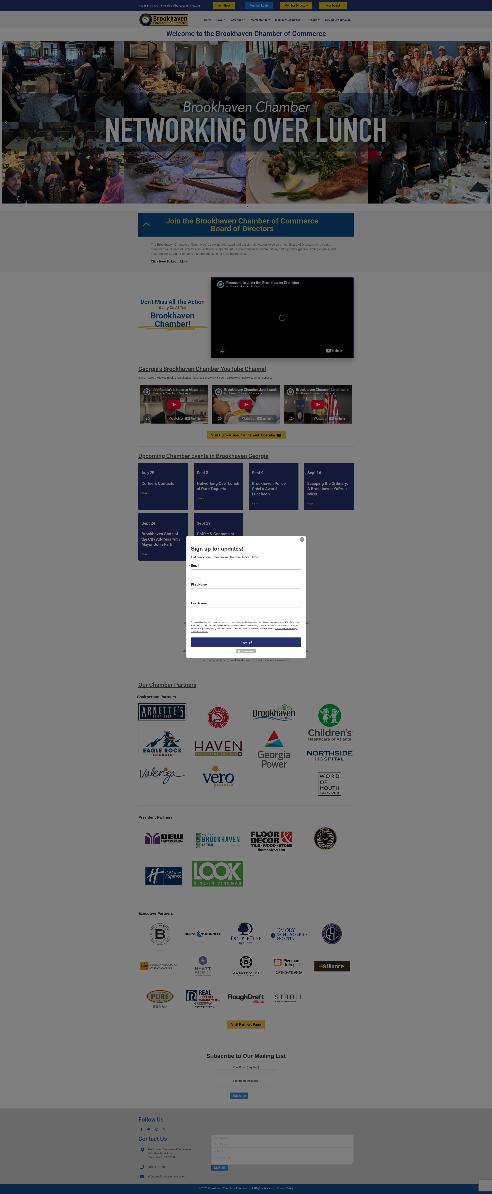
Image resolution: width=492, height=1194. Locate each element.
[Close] (302, 539)
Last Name (199, 603)
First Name (199, 584)
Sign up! (246, 642)
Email (195, 565)
